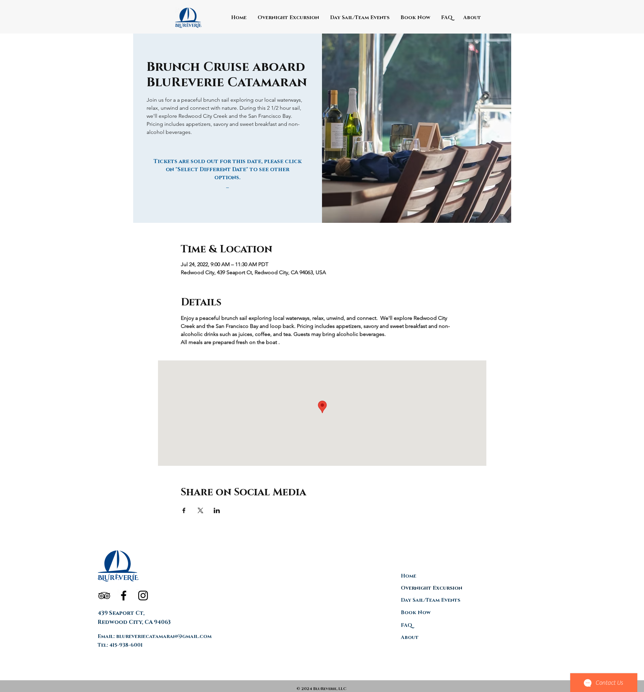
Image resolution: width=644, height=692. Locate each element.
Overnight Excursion (431, 588)
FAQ (406, 625)
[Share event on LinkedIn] (217, 510)
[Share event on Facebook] (184, 510)
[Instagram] (143, 595)
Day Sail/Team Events (430, 600)
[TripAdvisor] (104, 595)
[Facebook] (123, 595)
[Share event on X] (200, 510)
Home (408, 576)
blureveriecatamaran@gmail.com (164, 636)
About (410, 637)
